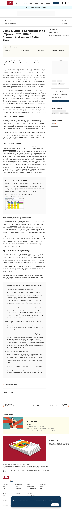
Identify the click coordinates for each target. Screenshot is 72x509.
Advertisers (17, 493)
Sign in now (43, 7)
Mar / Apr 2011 (36, 21)
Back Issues (29, 493)
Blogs (42, 2)
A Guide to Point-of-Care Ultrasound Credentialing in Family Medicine (40, 428)
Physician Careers (31, 495)
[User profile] (65, 3)
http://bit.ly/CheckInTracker (21, 193)
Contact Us (42, 488)
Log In (4, 398)
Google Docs (13, 226)
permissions (29, 470)
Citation (53, 123)
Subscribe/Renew (31, 486)
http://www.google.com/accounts (13, 196)
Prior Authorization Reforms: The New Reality (35, 426)
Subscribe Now (53, 440)
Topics (36, 2)
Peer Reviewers (18, 488)
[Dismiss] (68, 7)
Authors (16, 486)
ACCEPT (55, 504)
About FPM (42, 486)
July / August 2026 (31, 421)
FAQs (41, 490)
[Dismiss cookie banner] (58, 498)
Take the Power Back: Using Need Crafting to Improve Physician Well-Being (41, 430)
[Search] (68, 3)
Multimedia (5, 500)
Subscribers (17, 490)
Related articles (54, 126)
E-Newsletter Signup (31, 488)
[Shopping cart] (63, 3)
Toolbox (4, 490)
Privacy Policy (50, 501)
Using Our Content (31, 490)
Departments (5, 497)
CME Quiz (48, 2)
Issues (31, 2)
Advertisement (36, 10)
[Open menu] (3, 3)
